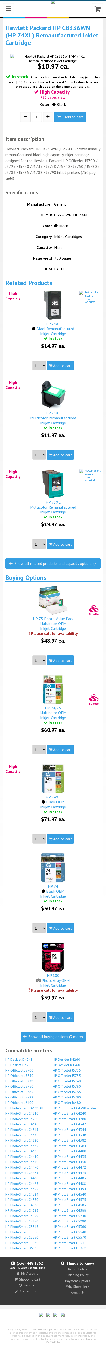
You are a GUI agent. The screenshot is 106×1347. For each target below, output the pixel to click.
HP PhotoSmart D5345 (69, 1243)
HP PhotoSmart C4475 (69, 1173)
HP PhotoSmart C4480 (21, 1178)
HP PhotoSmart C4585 (21, 1210)
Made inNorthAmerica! (90, 299)
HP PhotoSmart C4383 (21, 1146)
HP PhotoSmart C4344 (69, 1129)
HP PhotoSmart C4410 (21, 1156)
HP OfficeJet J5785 (67, 1092)
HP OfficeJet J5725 (67, 1070)
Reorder (30, 1285)
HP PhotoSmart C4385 (21, 1151)
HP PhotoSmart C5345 (21, 1226)
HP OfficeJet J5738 (19, 1081)
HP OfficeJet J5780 (67, 1086)
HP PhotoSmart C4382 (69, 1140)
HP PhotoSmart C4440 (21, 1162)
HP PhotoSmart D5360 (22, 1248)
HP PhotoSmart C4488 (69, 1183)
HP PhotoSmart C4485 (21, 1183)
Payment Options (77, 1281)
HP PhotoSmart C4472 (69, 1167)
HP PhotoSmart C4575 (69, 1199)
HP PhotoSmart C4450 (69, 1162)
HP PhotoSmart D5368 (69, 1248)
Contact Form (29, 1291)
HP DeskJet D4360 (66, 1065)
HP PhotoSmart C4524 (21, 1194)
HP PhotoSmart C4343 (21, 1129)
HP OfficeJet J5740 (67, 1081)
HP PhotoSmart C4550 (21, 1199)
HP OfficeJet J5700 (19, 1070)
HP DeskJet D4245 (19, 1059)
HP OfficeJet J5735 (67, 1075)
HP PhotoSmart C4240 (69, 1113)
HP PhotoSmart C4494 (69, 1189)
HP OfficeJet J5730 (19, 1075)
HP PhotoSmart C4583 (69, 1205)
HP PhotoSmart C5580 (21, 1243)
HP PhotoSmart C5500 (21, 1232)
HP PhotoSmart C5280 (69, 1221)
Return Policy (77, 1269)
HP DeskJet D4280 (19, 1065)
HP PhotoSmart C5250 (21, 1221)
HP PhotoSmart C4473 (21, 1173)
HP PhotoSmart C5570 (69, 1237)
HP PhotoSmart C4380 (21, 1140)
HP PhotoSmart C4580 (21, 1205)
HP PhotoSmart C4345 (21, 1135)
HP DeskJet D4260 (66, 1059)
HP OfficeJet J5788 (19, 1097)
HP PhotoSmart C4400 (69, 1151)
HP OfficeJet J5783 (19, 1092)
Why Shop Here (77, 1287)
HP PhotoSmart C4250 (21, 1119)
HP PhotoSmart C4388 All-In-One (30, 1108)
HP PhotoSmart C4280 (69, 1119)
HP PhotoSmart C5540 (69, 1232)
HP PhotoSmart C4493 (21, 1189)
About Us (77, 1292)
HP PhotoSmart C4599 (21, 1216)
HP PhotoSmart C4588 (69, 1210)
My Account (29, 1273)
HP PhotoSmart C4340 (21, 1124)
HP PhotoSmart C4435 (69, 1156)
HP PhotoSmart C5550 (21, 1237)
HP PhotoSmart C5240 (69, 1216)
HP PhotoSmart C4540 (69, 1194)
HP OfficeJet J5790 (67, 1097)
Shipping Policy (77, 1275)
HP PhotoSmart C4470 (21, 1167)
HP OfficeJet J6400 (19, 1102)
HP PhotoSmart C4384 (69, 1146)
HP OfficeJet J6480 (67, 1102)
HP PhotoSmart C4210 (21, 1113)
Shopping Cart (29, 1279)
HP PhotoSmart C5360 (69, 1226)
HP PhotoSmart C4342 (69, 1124)
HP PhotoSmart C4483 (69, 1178)
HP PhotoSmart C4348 (69, 1135)
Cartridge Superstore (46, 1329)
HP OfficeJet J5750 (19, 1086)
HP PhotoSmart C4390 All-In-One (77, 1108)
